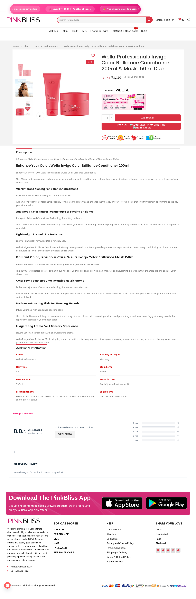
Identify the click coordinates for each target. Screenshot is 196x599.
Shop (27, 46)
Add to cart (147, 117)
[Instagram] (173, 550)
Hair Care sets (51, 46)
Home (15, 46)
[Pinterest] (178, 550)
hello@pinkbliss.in (21, 566)
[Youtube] (168, 550)
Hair (37, 46)
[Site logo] (23, 19)
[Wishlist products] (189, 20)
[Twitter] (163, 550)
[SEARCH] (149, 19)
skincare (31, 535)
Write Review (65, 434)
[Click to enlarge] (40, 115)
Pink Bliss (24, 529)
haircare (40, 535)
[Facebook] (158, 550)
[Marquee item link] (74, 9)
